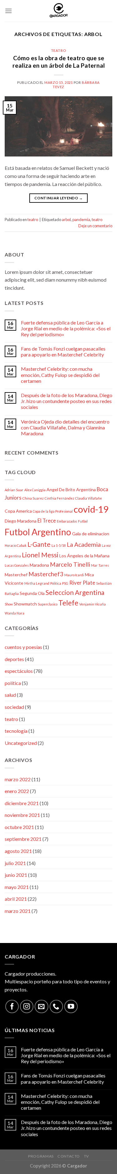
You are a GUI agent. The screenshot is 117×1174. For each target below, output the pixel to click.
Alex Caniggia (35, 490)
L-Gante (39, 544)
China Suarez (33, 498)
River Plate (82, 582)
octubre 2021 (19, 827)
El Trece (46, 520)
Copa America (18, 511)
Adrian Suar (14, 490)
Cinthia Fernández (59, 498)
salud (10, 695)
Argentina (86, 489)
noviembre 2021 (22, 815)
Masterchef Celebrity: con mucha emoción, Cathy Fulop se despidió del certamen (60, 374)
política (13, 683)
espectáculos (19, 671)
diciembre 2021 (22, 803)
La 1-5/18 (58, 545)
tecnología (16, 731)
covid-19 (91, 509)
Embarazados (67, 521)
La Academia (84, 544)
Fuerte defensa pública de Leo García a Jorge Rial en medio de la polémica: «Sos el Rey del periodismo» (65, 328)
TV (86, 1156)
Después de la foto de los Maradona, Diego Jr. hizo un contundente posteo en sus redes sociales (66, 401)
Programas (41, 1156)
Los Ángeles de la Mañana (84, 555)
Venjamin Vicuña (92, 604)
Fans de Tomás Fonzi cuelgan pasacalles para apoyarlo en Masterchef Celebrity (63, 351)
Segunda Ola (32, 593)
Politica (55, 583)
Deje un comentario (95, 225)
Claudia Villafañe (88, 498)
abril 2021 (16, 899)
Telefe (68, 603)
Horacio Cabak (16, 545)
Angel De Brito (60, 489)
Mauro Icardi (74, 575)
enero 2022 (17, 791)
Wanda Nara (14, 613)
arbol (66, 219)
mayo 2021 (17, 887)
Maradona (39, 565)
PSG (65, 583)
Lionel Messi (40, 555)
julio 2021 (15, 863)
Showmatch (25, 603)
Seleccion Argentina (75, 592)
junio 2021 (16, 875)
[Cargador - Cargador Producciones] (58, 11)
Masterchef (16, 574)
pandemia (81, 219)
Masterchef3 (45, 574)
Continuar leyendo (58, 198)
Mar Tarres (100, 565)
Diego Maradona (21, 521)
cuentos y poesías (23, 647)
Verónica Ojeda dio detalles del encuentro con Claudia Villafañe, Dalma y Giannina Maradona (65, 427)
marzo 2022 (18, 779)
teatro (58, 50)
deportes (14, 659)
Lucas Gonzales (17, 565)
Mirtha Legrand (36, 583)
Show (9, 604)
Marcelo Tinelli (70, 564)
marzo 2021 (18, 911)
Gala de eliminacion (90, 533)
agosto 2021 (18, 851)
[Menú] (8, 10)
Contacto (68, 1156)
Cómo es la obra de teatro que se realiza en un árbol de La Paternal (58, 61)
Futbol (83, 521)
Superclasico (47, 604)
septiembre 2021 (23, 839)
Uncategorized (21, 743)
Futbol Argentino (38, 532)
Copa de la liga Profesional (53, 511)
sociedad (14, 707)
